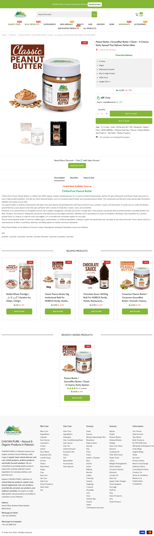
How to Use (89, 177)
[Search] (66, 14)
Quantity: (102, 109)
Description (59, 177)
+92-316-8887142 (9, 524)
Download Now (95, 4)
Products (12, 35)
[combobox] (64, 14)
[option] (45, 77)
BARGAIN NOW (77, 165)
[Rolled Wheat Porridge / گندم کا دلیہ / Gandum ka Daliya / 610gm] (19, 275)
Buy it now (124, 121)
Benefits (74, 177)
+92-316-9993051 (9, 516)
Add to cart (131, 113)
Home (4, 35)
